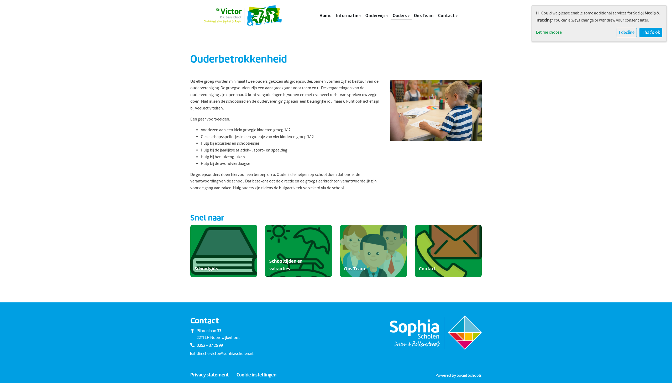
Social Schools (469, 375)
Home (325, 15)
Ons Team (424, 15)
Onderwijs (375, 15)
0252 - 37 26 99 (210, 345)
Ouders (400, 15)
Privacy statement (209, 374)
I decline (626, 32)
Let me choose (549, 32)
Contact (447, 15)
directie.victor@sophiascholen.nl (225, 353)
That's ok (651, 32)
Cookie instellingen (256, 374)
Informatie (347, 15)
